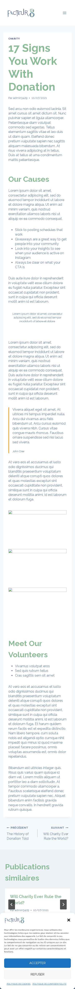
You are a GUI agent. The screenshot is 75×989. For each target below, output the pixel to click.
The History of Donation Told (18, 833)
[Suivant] (63, 904)
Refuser (37, 974)
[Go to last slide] (11, 904)
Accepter (37, 963)
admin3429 (20, 98)
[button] (69, 920)
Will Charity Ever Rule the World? (55, 833)
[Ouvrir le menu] (64, 13)
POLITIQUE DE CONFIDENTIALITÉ (49, 984)
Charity (14, 38)
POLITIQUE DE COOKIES (18, 984)
